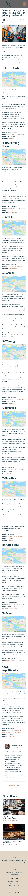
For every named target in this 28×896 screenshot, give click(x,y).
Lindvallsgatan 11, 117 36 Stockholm (14, 536)
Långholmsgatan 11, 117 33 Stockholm (14, 604)
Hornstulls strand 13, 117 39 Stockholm (14, 134)
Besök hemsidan (11, 540)
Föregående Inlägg (14, 785)
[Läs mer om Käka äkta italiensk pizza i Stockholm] (14, 831)
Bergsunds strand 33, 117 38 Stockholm (15, 335)
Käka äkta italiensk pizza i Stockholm (12, 842)
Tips (10, 820)
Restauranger (6, 820)
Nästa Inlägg (14, 788)
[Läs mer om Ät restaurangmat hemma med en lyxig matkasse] (14, 807)
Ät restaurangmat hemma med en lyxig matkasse (13, 817)
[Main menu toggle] (24, 4)
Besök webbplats (12, 212)
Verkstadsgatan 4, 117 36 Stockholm (14, 266)
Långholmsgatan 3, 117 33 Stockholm (14, 399)
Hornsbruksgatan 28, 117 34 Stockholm (15, 208)
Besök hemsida (11, 138)
